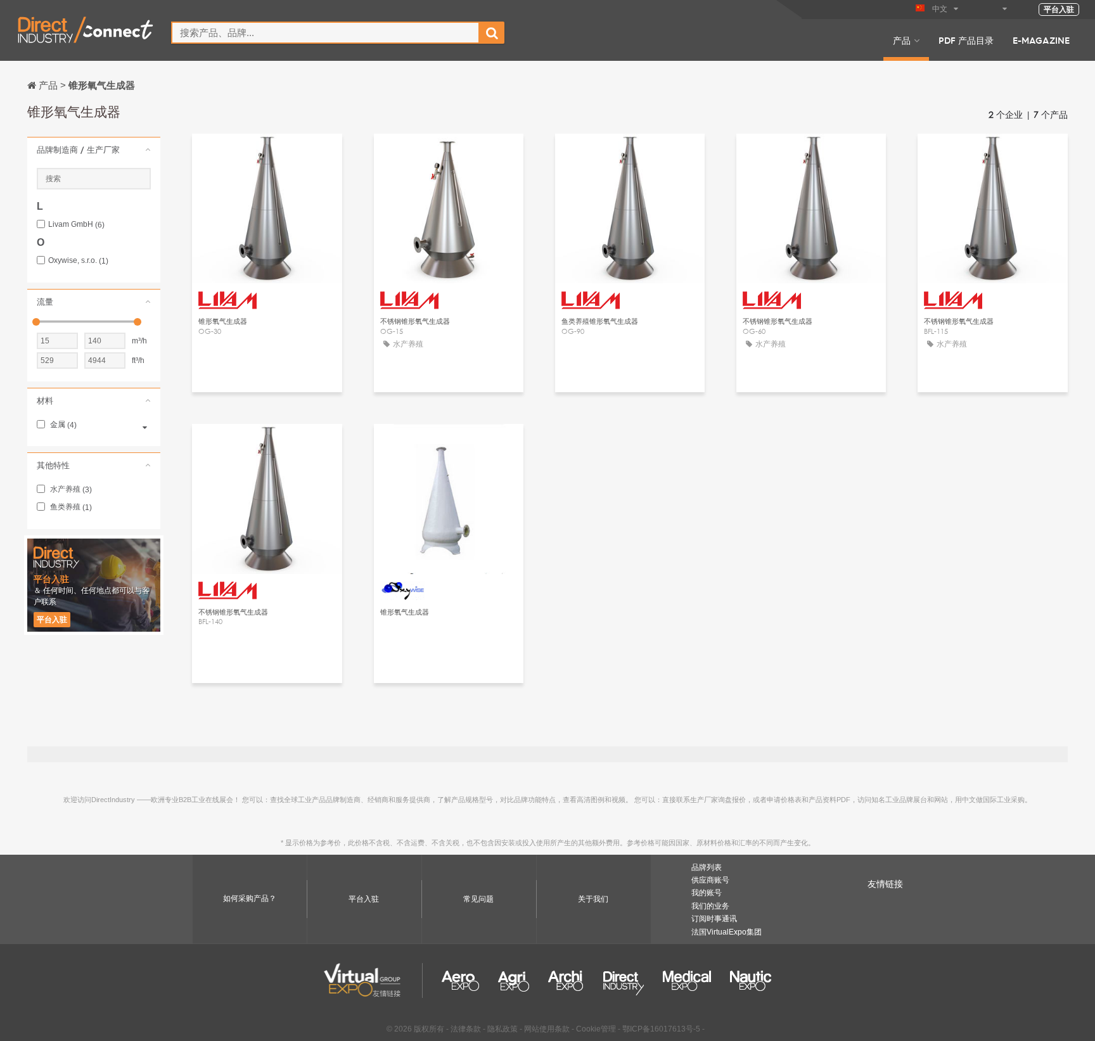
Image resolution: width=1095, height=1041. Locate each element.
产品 (902, 40)
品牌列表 (706, 867)
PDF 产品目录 (966, 40)
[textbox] (325, 33)
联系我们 (266, 154)
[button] (94, 149)
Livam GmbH (76, 224)
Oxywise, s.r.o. (78, 260)
